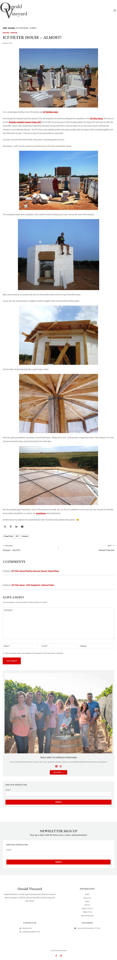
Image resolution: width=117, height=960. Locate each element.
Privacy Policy (87, 909)
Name (7, 646)
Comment (8, 610)
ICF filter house (96, 118)
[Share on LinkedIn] (16, 526)
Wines (87, 894)
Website (83, 646)
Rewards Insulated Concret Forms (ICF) (25, 122)
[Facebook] (56, 956)
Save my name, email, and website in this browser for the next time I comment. (34, 653)
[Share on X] (5, 526)
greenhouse (41, 513)
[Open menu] (114, 10)
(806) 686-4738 (27, 928)
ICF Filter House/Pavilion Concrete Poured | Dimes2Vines (35, 571)
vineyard (25, 536)
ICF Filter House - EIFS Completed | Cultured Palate (32, 585)
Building (6, 33)
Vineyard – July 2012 (11, 548)
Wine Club (87, 898)
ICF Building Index (50, 112)
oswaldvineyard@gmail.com (31, 932)
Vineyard (13, 33)
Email (45, 646)
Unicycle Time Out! (106, 548)
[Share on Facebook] (10, 526)
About (87, 901)
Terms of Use (87, 912)
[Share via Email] (22, 526)
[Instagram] (61, 956)
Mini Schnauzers (87, 916)
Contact (87, 905)
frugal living (8, 536)
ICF (17, 536)
